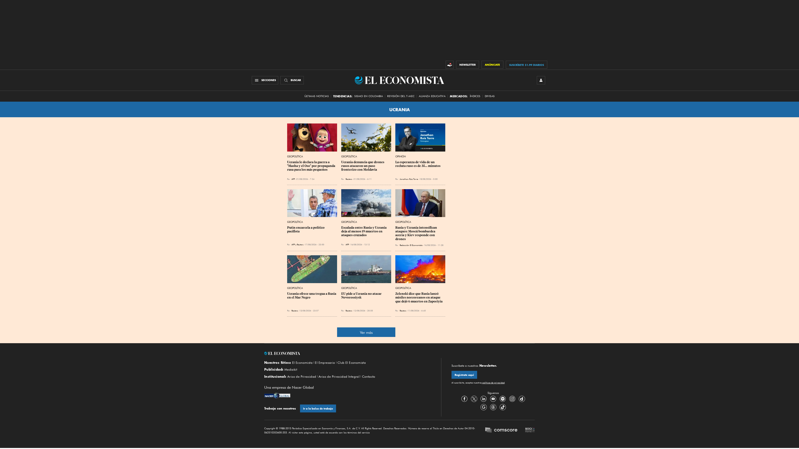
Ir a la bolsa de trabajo (318, 408)
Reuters (349, 179)
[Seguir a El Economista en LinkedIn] (483, 399)
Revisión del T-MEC (400, 96)
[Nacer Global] (277, 396)
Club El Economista (351, 363)
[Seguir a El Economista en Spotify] (503, 399)
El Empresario (325, 363)
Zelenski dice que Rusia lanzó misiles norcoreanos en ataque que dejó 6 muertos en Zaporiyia (419, 297)
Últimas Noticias (316, 96)
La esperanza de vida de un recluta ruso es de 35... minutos (417, 164)
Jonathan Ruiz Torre (409, 179)
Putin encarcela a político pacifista (306, 229)
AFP (293, 179)
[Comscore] (501, 430)
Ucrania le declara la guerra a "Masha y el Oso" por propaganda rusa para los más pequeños (311, 165)
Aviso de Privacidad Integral (339, 377)
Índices (475, 96)
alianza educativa (432, 96)
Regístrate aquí (464, 374)
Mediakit (290, 369)
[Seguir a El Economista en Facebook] (464, 399)
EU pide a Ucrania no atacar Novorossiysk (361, 295)
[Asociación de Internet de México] (530, 430)
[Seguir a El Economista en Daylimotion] (522, 399)
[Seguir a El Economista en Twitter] (474, 399)
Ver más (366, 332)
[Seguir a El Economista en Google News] (483, 407)
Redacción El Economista (411, 245)
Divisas (490, 96)
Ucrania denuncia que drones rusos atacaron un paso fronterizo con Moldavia (363, 165)
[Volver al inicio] (347, 353)
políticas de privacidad (493, 382)
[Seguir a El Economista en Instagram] (512, 399)
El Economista (302, 363)
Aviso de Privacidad (301, 377)
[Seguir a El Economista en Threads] (493, 407)
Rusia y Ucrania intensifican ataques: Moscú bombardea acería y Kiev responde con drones (416, 233)
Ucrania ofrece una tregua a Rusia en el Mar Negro (312, 295)
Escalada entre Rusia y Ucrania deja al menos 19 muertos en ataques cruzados (364, 231)
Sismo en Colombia (368, 96)
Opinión (400, 156)
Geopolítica (295, 156)
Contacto (368, 377)
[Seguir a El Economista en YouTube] (493, 399)
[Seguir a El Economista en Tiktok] (503, 407)
